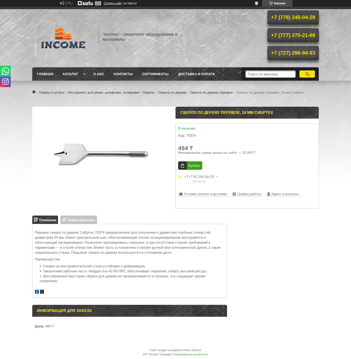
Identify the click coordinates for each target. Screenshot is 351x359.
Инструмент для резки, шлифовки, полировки (103, 92)
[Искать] (307, 74)
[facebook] (37, 292)
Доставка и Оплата (196, 74)
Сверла (148, 92)
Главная (45, 74)
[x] (42, 292)
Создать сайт (113, 3)
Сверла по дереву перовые (211, 92)
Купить (194, 166)
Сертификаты (155, 74)
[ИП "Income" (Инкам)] (63, 37)
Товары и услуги (51, 92)
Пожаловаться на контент (190, 354)
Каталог (70, 74)
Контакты (123, 74)
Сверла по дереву (172, 92)
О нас (98, 74)
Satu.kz (196, 350)
